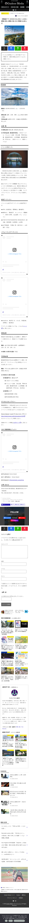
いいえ (10, 920)
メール (3, 568)
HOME (3, 887)
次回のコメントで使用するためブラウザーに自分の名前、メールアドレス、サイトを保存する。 (14, 586)
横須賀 (18, 504)
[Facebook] (7, 518)
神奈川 (23, 504)
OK (6, 920)
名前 (2, 561)
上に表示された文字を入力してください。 (12, 596)
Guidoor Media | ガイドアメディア (14, 903)
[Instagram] (15, 10)
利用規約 (21, 897)
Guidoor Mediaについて (9, 895)
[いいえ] (27, 918)
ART (13, 504)
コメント (4, 544)
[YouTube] (13, 10)
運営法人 (24, 895)
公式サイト (16, 422)
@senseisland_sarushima (16, 480)
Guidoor (18, 895)
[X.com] (15, 518)
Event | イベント (5, 13)
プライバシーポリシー (12, 897)
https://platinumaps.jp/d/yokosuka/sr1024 (12, 416)
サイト (3, 576)
